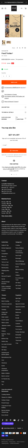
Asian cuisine (5, 317)
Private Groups (5, 403)
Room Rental (5, 415)
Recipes (4, 251)
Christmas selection (7, 304)
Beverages (18, 258)
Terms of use (5, 262)
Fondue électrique (20, 332)
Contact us (4, 259)
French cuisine (5, 320)
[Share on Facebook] (17, 48)
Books (17, 266)
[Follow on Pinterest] (10, 420)
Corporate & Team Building (6, 406)
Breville (17, 318)
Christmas (4, 363)
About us (4, 256)
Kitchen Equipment (6, 248)
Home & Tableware (20, 264)
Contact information (14, 443)
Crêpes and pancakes (4, 313)
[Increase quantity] (9, 76)
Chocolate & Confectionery (19, 251)
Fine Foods (18, 255)
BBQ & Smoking (20, 269)
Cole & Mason (19, 320)
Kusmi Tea (18, 337)
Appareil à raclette (20, 306)
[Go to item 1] (4, 42)
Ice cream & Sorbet (7, 344)
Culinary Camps (6, 400)
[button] (5, 59)
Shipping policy (5, 270)
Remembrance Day (6, 357)
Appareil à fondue (20, 304)
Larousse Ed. (5, 51)
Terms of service (20, 441)
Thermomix (18, 340)
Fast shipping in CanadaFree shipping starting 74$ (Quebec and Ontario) (14, 96)
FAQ (3, 273)
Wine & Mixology (20, 261)
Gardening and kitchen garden (5, 353)
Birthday (4, 298)
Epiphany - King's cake (6, 334)
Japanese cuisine (6, 325)
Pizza (17, 272)
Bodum (17, 315)
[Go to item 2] (9, 42)
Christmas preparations (5, 369)
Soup (3, 381)
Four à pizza (19, 329)
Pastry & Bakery (20, 248)
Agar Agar (18, 298)
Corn (3, 360)
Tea (2, 384)
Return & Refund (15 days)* (12, 101)
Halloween (4, 347)
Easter (3, 365)
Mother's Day (5, 338)
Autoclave (18, 309)
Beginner (4, 328)
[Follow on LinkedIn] (22, 420)
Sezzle (3, 279)
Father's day (5, 341)
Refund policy (5, 267)
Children (18, 275)
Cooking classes (6, 394)
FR (21, 8)
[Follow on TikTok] (18, 420)
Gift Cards (18, 285)
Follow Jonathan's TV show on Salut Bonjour (6, 288)
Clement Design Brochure (6, 282)
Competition (5, 253)
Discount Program (6, 276)
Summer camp (5, 306)
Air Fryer (18, 301)
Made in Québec (6, 373)
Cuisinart (18, 323)
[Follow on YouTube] (14, 420)
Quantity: (4, 73)
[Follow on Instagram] (7, 420)
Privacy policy (5, 265)
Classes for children (7, 397)
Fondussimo (19, 326)
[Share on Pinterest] (22, 48)
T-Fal (17, 343)
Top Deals (18, 288)
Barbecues (18, 312)
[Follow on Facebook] (3, 420)
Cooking (18, 245)
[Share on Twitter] (20, 48)
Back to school (5, 376)
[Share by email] (25, 48)
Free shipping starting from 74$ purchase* (14, 2)
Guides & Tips (5, 245)
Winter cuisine (5, 322)
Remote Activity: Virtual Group (6, 411)
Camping (4, 309)
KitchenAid (18, 335)
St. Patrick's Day (6, 379)
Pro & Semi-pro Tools (19, 279)
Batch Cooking (5, 301)
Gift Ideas (18, 282)
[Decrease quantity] (4, 76)
